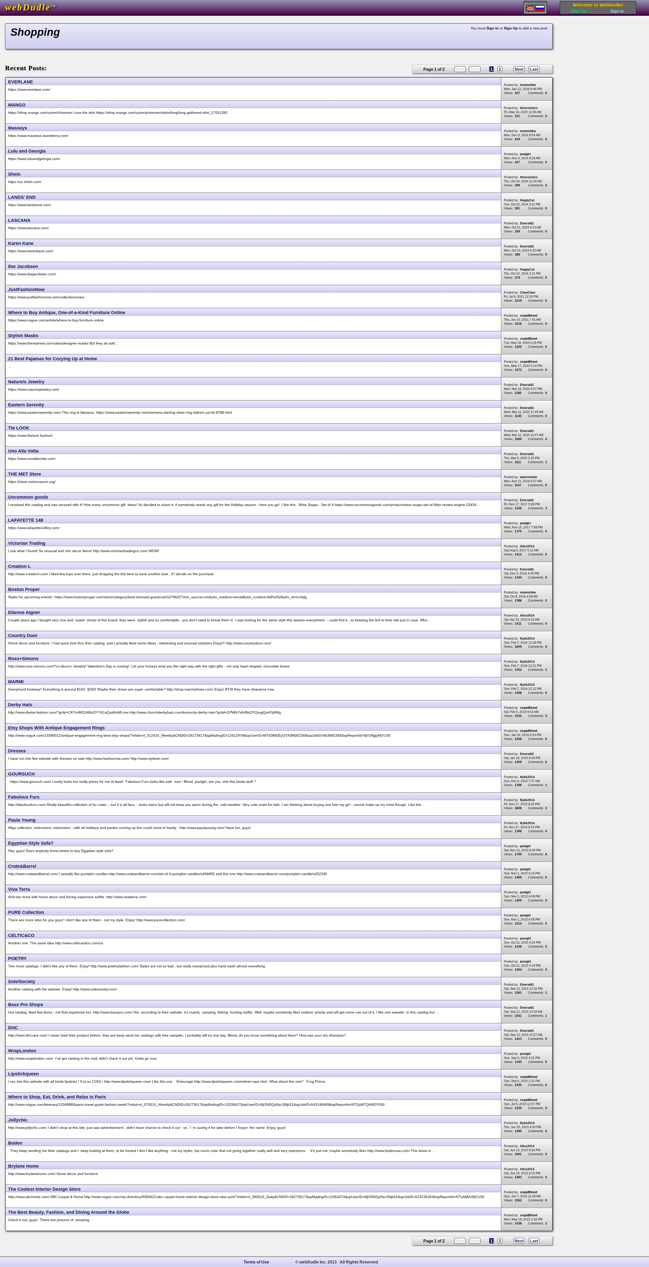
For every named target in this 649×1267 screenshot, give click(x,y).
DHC (13, 1027)
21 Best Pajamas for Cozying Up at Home (52, 358)
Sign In (617, 11)
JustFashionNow (26, 289)
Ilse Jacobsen (23, 266)
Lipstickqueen (23, 1073)
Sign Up (579, 11)
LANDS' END (22, 197)
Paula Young (21, 820)
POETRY (17, 958)
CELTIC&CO (21, 935)
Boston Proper (24, 589)
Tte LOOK (18, 427)
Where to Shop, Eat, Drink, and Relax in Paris (57, 1096)
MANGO (17, 104)
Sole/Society (21, 981)
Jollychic (18, 1120)
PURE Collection (26, 912)
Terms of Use (256, 1262)
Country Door (23, 635)
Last (534, 69)
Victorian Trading (26, 543)
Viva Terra (19, 889)
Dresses (17, 750)
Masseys (17, 128)
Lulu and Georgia (27, 151)
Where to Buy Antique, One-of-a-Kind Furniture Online (66, 312)
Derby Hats (20, 704)
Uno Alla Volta (23, 451)
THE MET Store (24, 474)
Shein (14, 174)
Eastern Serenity (26, 404)
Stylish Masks (23, 335)
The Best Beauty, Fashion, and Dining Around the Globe (68, 1212)
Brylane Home (23, 1166)
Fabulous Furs (24, 797)
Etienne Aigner (24, 612)
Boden (15, 1143)
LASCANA (19, 220)
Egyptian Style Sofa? (30, 843)
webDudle (30, 7)
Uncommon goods (28, 497)
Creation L (19, 566)
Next (519, 69)
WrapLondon (22, 1050)
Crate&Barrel (22, 866)
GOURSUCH (21, 773)
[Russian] (540, 8)
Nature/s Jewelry (26, 381)
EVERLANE (20, 81)
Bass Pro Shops (25, 1004)
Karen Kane (20, 243)
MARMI (16, 681)
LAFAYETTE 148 (25, 520)
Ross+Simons (23, 658)
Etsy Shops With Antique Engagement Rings (56, 727)
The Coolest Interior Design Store (44, 1189)
